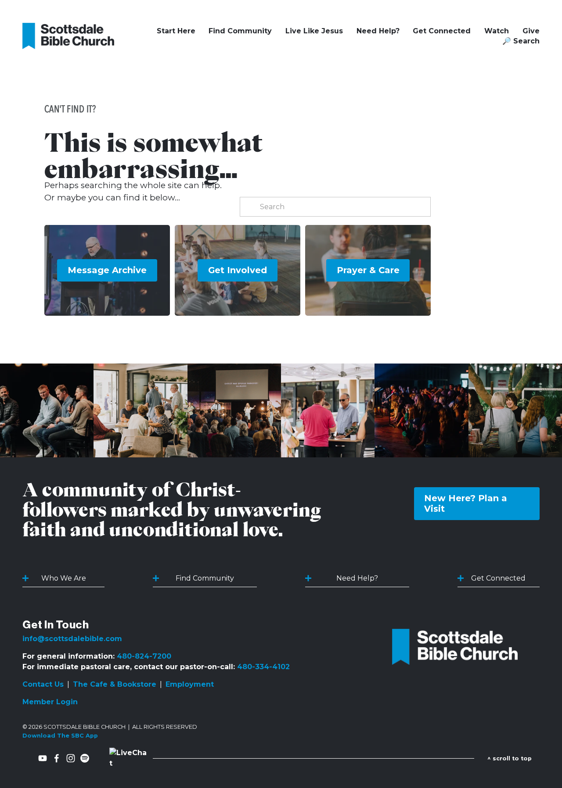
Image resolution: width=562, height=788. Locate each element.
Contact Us (43, 684)
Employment (190, 684)
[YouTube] (42, 758)
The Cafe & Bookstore (114, 684)
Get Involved (237, 270)
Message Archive (107, 270)
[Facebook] (56, 758)
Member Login (50, 702)
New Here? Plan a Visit (465, 503)
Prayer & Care (368, 270)
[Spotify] (84, 758)
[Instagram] (70, 758)
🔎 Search (521, 41)
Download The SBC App (60, 735)
